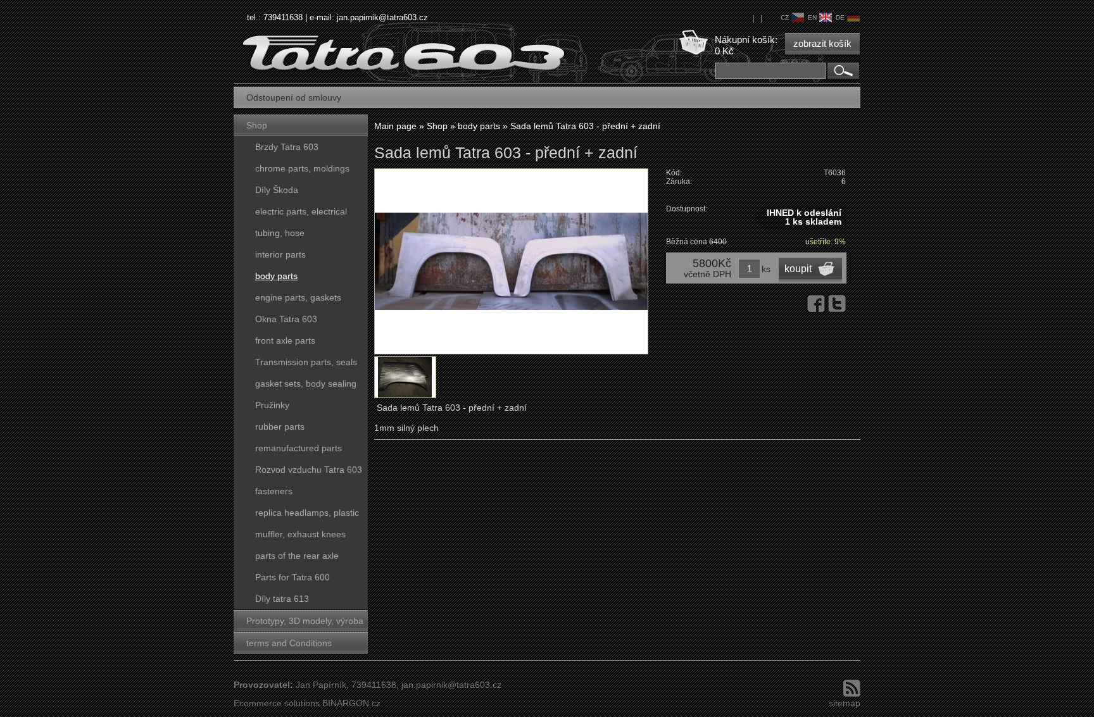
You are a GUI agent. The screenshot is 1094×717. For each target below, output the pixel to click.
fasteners (273, 491)
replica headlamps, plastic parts (307, 515)
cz (785, 17)
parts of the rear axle (297, 556)
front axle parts (285, 340)
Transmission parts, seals (306, 362)
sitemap (844, 703)
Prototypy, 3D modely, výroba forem (304, 624)
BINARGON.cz (351, 703)
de (840, 17)
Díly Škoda (276, 190)
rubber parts (280, 426)
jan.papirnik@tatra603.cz (382, 17)
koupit (798, 268)
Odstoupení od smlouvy (293, 97)
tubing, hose (280, 233)
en (812, 17)
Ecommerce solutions (277, 703)
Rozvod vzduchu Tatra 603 (308, 469)
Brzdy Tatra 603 (286, 147)
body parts (276, 276)
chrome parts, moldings (302, 168)
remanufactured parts (298, 448)
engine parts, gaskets (298, 297)
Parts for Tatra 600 (292, 577)
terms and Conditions (289, 643)
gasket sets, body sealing (305, 383)
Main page (395, 126)
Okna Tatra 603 (286, 319)
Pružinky (272, 405)
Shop (256, 125)
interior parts (280, 254)
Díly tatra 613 (282, 599)
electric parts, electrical (301, 211)
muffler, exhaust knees (300, 534)
